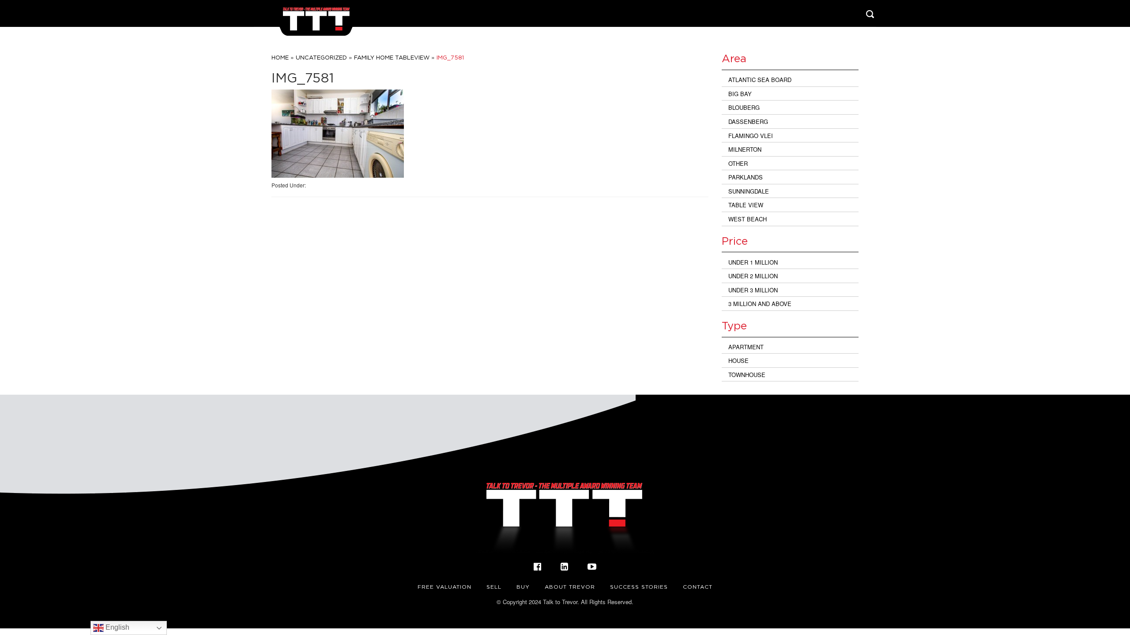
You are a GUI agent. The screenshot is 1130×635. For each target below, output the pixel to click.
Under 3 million (753, 290)
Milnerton (744, 149)
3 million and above (759, 303)
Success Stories (639, 587)
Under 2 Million (753, 276)
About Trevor (570, 587)
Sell (493, 587)
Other (738, 163)
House (738, 360)
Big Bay (740, 94)
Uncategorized (321, 57)
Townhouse (746, 374)
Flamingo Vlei (750, 135)
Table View (745, 205)
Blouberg (744, 107)
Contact (697, 587)
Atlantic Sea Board (759, 79)
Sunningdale (748, 191)
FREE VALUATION (444, 587)
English (116, 627)
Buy (523, 587)
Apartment (746, 347)
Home (280, 57)
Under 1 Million (753, 262)
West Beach (747, 219)
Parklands (745, 177)
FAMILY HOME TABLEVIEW (391, 57)
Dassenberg (748, 121)
